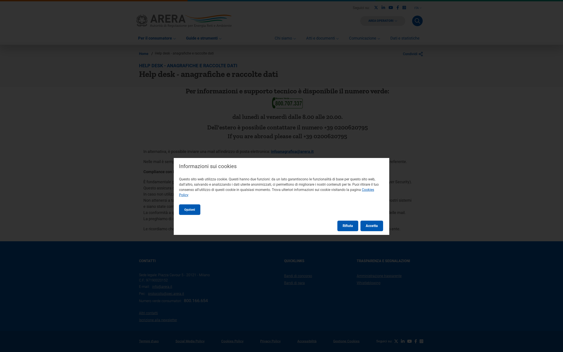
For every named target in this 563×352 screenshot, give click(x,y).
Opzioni (189, 209)
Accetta (372, 226)
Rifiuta (348, 226)
